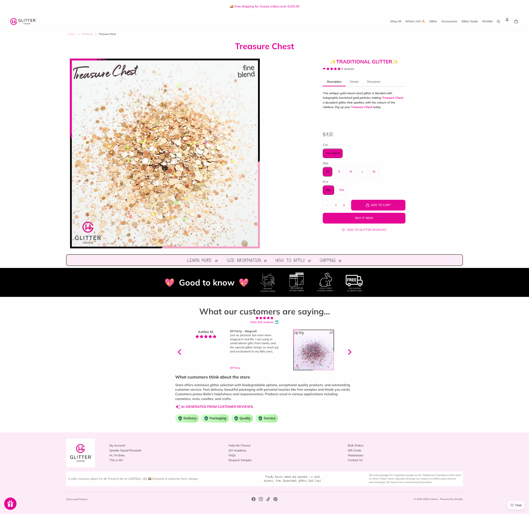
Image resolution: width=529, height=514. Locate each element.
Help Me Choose (240, 445)
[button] (180, 352)
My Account (117, 445)
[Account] (507, 19)
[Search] (498, 21)
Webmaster (355, 455)
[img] (265, 318)
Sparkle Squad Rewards (125, 450)
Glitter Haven (431, 499)
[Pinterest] (275, 499)
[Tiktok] (268, 499)
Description (334, 81)
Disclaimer (374, 81)
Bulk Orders (355, 445)
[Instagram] (260, 499)
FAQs (232, 455)
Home (72, 34)
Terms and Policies (77, 499)
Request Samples (240, 460)
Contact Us (355, 460)
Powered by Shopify (451, 499)
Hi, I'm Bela (116, 455)
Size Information (245, 260)
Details (354, 81)
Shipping (329, 260)
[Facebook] (253, 499)
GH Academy (237, 450)
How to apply (291, 260)
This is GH (116, 460)
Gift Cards (354, 450)
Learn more (200, 260)
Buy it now (364, 218)
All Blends (87, 34)
